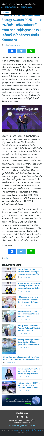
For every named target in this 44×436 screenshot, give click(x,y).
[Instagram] (27, 417)
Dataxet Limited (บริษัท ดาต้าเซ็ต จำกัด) (27, 430)
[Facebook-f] (17, 417)
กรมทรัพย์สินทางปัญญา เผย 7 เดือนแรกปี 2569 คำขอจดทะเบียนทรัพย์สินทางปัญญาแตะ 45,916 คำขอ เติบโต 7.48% (29, 372)
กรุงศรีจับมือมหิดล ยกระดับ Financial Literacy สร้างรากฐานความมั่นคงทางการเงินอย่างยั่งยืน (28, 271)
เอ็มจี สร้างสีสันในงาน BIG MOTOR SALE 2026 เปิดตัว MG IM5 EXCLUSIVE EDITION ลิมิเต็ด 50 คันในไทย (29, 386)
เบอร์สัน (6, 258)
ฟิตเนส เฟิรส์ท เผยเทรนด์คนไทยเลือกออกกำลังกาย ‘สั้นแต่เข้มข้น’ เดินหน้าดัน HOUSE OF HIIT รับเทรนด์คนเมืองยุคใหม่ (21, 358)
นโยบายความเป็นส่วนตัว (8, 7)
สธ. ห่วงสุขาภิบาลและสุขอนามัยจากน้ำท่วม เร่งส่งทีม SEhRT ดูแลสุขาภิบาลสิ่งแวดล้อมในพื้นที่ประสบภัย (29, 343)
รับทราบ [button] (6, 12)
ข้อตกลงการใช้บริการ (26, 7)
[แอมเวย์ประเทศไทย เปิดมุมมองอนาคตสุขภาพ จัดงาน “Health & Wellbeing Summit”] (9, 316)
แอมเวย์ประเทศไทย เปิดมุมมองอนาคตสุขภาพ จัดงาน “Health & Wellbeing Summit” (28, 314)
